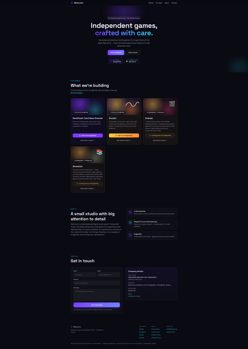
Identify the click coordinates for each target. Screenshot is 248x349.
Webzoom (79, 3)
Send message (96, 305)
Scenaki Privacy (156, 338)
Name (75, 271)
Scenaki (141, 338)
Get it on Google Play (89, 135)
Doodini (141, 335)
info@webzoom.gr (134, 296)
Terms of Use (155, 332)
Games (150, 3)
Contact (174, 3)
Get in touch (133, 52)
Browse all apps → (78, 93)
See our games (115, 52)
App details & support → (87, 140)
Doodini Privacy (156, 335)
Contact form (170, 332)
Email (99, 271)
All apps (141, 329)
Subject (76, 279)
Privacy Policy (155, 329)
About (167, 3)
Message (76, 288)
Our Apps (159, 3)
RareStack (142, 332)
